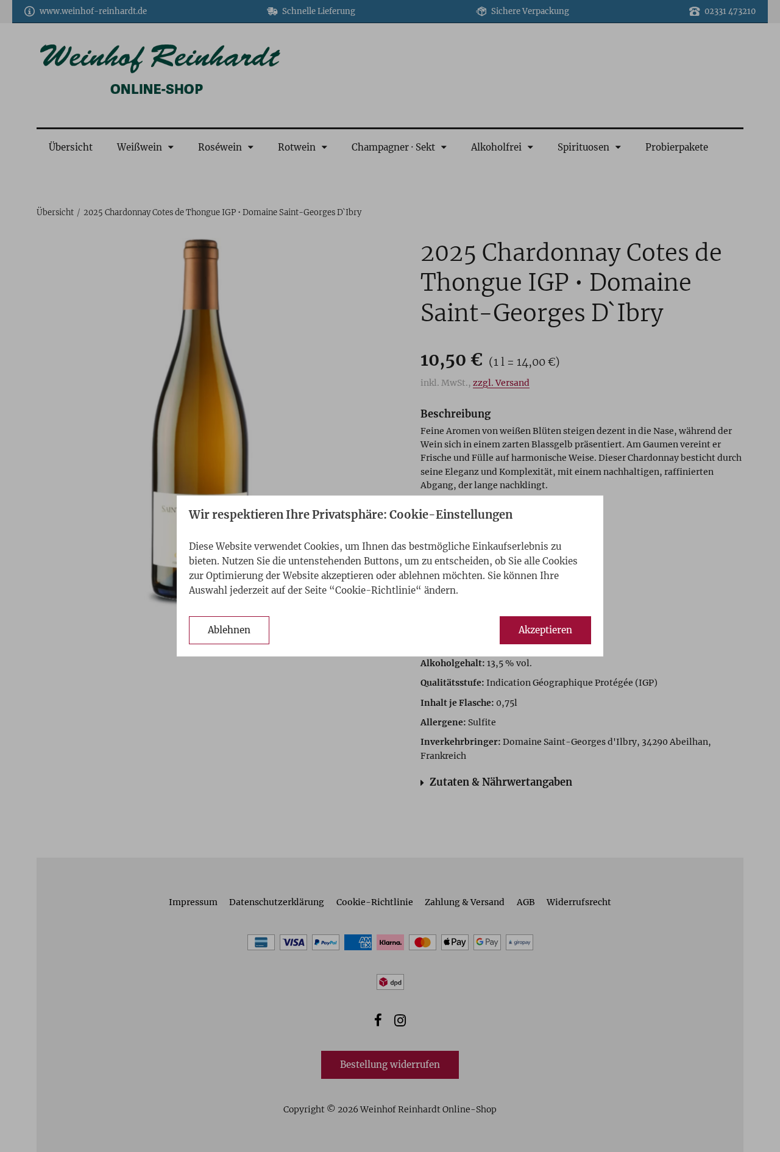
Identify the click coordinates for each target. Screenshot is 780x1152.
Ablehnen (229, 630)
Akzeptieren (545, 630)
